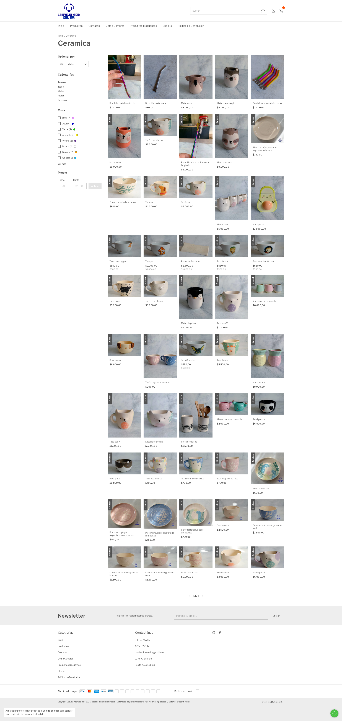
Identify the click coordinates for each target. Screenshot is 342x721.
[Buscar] (262, 10)
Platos (61, 95)
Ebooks (167, 25)
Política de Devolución (191, 25)
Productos (76, 25)
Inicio (61, 25)
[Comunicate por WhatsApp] (334, 713)
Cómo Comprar (115, 25)
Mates (61, 91)
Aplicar (95, 186)
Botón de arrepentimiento (179, 702)
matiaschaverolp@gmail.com (150, 652)
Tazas (61, 86)
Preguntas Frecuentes (143, 25)
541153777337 (142, 640)
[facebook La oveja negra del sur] (219, 632)
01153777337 (142, 646)
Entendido (38, 714)
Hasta (76, 180)
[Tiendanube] (273, 702)
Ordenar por (66, 56)
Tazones (62, 82)
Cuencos (62, 100)
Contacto (94, 25)
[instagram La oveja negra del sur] (213, 632)
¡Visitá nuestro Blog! (145, 665)
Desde (61, 180)
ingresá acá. (161, 702)
